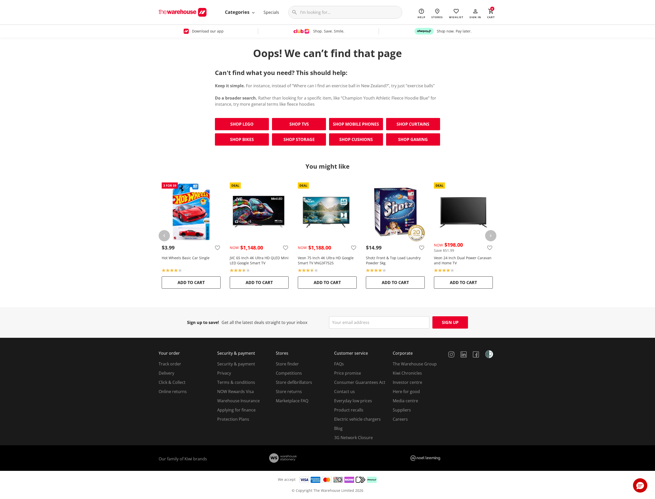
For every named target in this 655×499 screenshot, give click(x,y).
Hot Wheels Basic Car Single (186, 257)
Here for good (406, 391)
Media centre (405, 401)
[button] (475, 13)
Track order (170, 364)
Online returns (173, 391)
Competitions (289, 373)
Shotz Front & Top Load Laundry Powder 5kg (393, 260)
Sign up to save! (203, 322)
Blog (338, 428)
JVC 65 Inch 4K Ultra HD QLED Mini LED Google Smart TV (259, 260)
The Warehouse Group (415, 364)
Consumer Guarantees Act (359, 382)
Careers (400, 419)
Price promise (347, 373)
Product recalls (348, 410)
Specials (271, 12)
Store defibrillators (294, 382)
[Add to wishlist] (217, 247)
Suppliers (402, 410)
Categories (238, 12)
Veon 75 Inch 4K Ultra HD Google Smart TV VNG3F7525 (326, 260)
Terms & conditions (236, 382)
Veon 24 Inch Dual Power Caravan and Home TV (463, 260)
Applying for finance (236, 410)
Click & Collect (172, 382)
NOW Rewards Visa (235, 391)
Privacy (224, 373)
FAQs (339, 364)
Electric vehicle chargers (357, 419)
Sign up (450, 322)
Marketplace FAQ (292, 401)
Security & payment (236, 364)
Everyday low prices (353, 401)
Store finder (287, 364)
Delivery (166, 373)
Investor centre (407, 382)
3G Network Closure (353, 437)
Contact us (344, 391)
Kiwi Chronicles (407, 373)
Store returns (289, 391)
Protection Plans (233, 419)
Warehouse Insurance (238, 401)
